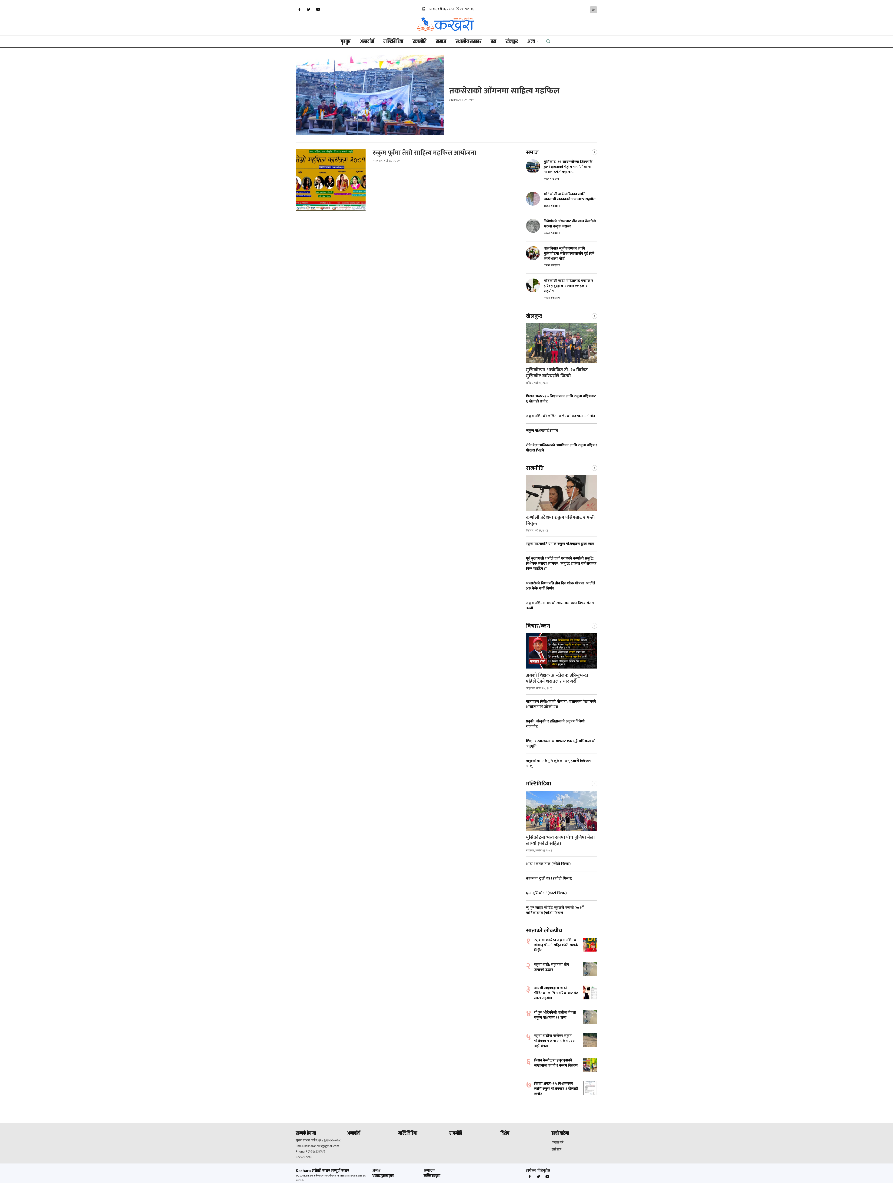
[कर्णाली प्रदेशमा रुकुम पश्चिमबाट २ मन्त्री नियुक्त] (561, 493)
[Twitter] (308, 9)
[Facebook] (299, 9)
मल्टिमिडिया (393, 42)
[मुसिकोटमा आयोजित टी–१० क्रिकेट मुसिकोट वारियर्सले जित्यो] (561, 343)
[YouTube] (317, 9)
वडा (493, 42)
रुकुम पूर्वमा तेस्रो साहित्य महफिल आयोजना (425, 153)
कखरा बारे (557, 1142)
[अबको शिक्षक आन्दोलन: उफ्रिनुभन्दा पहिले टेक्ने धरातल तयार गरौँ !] (561, 651)
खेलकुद (512, 42)
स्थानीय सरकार (468, 42)
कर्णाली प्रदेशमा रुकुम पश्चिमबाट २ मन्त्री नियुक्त (560, 520)
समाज (441, 42)
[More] (594, 152)
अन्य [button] (531, 42)
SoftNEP (300, 1180)
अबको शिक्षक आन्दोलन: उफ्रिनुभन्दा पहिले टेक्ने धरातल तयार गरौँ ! (557, 678)
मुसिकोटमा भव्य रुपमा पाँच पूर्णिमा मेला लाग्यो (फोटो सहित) (560, 840)
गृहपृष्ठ (345, 42)
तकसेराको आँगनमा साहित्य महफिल (505, 91)
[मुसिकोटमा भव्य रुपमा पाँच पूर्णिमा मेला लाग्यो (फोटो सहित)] (561, 811)
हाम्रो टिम (556, 1149)
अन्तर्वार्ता (367, 42)
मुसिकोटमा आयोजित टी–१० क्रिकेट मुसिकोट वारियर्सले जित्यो (557, 373)
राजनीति (420, 42)
